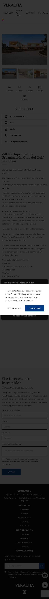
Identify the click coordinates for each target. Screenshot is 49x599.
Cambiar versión (14, 308)
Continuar (35, 308)
